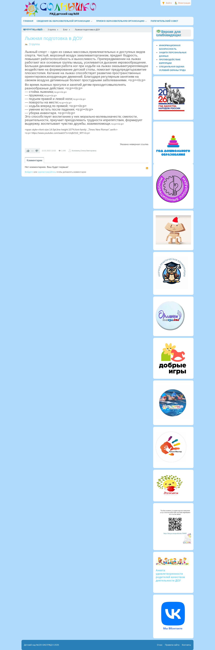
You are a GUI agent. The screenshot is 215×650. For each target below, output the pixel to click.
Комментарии (34, 160)
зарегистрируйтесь (47, 172)
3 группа (34, 44)
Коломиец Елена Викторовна (84, 151)
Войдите (29, 172)
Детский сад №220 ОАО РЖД (38, 645)
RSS (147, 168)
